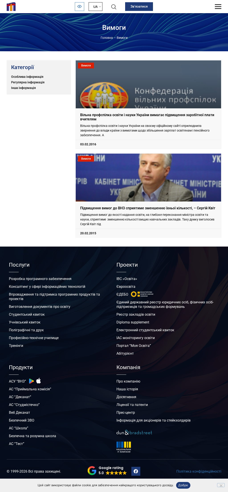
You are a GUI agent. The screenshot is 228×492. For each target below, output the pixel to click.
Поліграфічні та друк (26, 330)
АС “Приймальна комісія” (30, 389)
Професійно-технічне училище (34, 338)
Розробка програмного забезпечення (40, 279)
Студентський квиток (27, 314)
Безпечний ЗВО (21, 420)
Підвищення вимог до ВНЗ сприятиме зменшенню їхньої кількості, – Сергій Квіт (147, 208)
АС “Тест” (16, 444)
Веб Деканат (19, 412)
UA (95, 6)
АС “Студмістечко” (24, 405)
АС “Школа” (18, 428)
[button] (107, 470)
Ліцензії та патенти (132, 405)
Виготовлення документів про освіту (39, 307)
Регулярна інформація (28, 82)
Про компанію (128, 381)
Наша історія (127, 389)
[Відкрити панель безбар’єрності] (79, 6)
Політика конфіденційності (198, 471)
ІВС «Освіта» (126, 279)
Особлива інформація (27, 76)
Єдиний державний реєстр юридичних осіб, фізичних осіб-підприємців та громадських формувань (165, 304)
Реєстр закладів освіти (135, 314)
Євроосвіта (125, 286)
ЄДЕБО (122, 294)
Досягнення (126, 397)
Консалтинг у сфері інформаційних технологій (47, 286)
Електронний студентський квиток (145, 330)
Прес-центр (125, 412)
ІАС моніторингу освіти (135, 338)
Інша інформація (23, 88)
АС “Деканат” (20, 397)
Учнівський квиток (25, 322)
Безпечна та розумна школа (32, 436)
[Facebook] (135, 471)
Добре (183, 485)
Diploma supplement (132, 322)
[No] (221, 485)
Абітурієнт (125, 353)
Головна (107, 37)
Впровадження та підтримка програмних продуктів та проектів (54, 296)
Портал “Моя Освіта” (133, 346)
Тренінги (16, 346)
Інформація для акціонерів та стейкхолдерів (153, 420)
